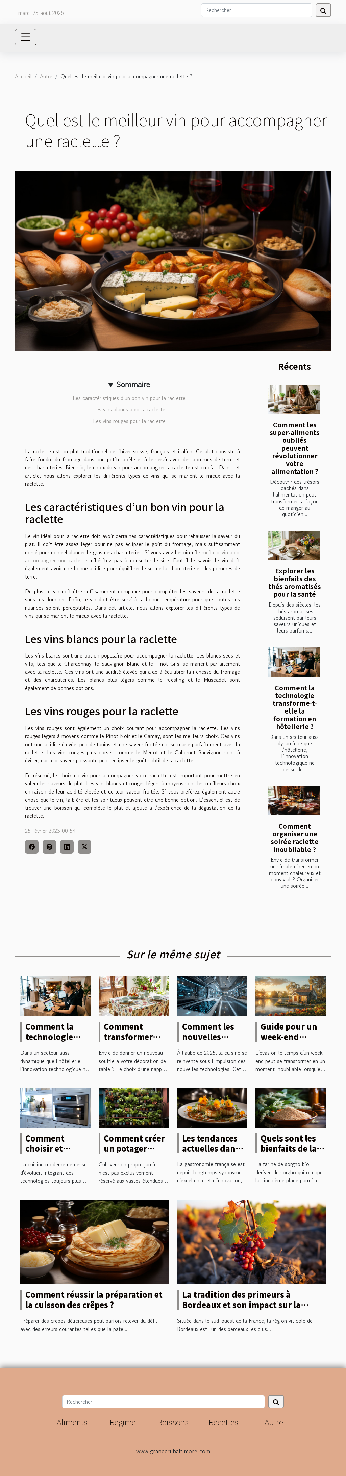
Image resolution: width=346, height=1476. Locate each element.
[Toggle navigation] (25, 37)
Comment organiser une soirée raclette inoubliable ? (295, 837)
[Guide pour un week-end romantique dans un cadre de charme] (290, 995)
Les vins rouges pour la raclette (129, 421)
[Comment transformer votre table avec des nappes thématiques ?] (134, 995)
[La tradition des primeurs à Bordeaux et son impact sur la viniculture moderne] (251, 1241)
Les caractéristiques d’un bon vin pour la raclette (129, 398)
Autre (46, 76)
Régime (122, 1422)
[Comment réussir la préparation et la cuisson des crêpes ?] (94, 1241)
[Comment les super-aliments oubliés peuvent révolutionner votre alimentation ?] (294, 399)
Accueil (23, 76)
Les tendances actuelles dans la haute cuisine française (213, 1153)
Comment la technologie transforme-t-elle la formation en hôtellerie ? (295, 707)
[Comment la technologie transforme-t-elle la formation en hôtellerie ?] (294, 662)
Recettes (223, 1422)
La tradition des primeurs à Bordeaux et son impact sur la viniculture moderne (241, 1304)
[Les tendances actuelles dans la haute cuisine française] (212, 1107)
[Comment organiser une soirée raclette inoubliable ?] (294, 800)
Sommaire (133, 384)
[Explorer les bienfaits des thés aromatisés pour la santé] (294, 545)
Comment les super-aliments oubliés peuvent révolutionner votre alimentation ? (295, 448)
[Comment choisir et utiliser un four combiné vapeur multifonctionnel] (55, 1107)
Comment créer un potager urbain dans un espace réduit (134, 1153)
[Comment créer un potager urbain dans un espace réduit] (134, 1107)
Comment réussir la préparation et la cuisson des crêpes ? (94, 1299)
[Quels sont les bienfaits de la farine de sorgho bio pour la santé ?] (290, 1107)
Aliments (72, 1422)
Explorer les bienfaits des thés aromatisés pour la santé (294, 582)
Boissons (173, 1422)
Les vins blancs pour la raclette (129, 409)
